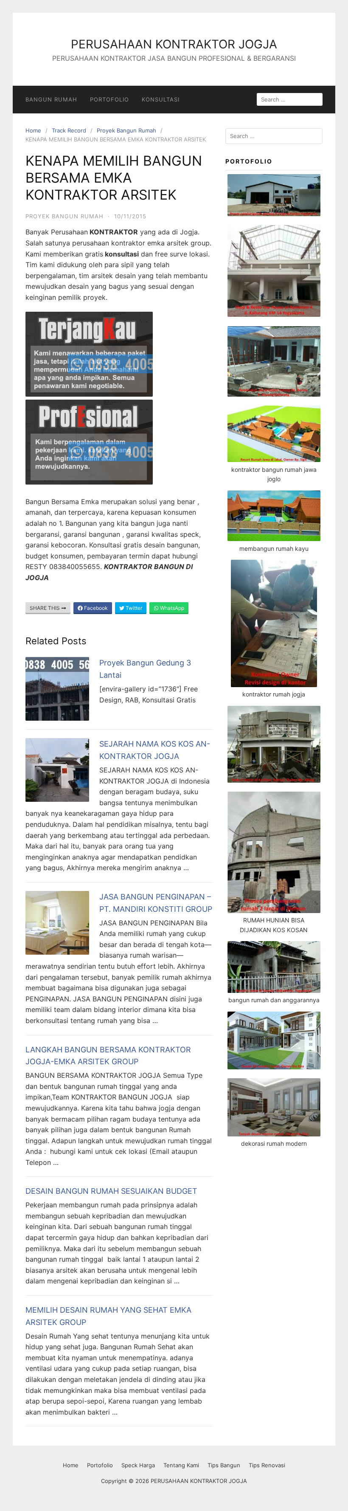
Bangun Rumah (51, 99)
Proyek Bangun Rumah (126, 130)
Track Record (69, 130)
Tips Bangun (224, 1465)
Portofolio (109, 99)
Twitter (133, 608)
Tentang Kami (181, 1465)
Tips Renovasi (267, 1465)
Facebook (95, 608)
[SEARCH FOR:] (290, 99)
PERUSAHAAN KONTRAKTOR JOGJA (174, 44)
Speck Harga (138, 1465)
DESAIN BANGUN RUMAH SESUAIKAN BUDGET (111, 1191)
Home (33, 130)
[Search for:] (274, 136)
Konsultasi (161, 99)
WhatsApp (171, 608)
